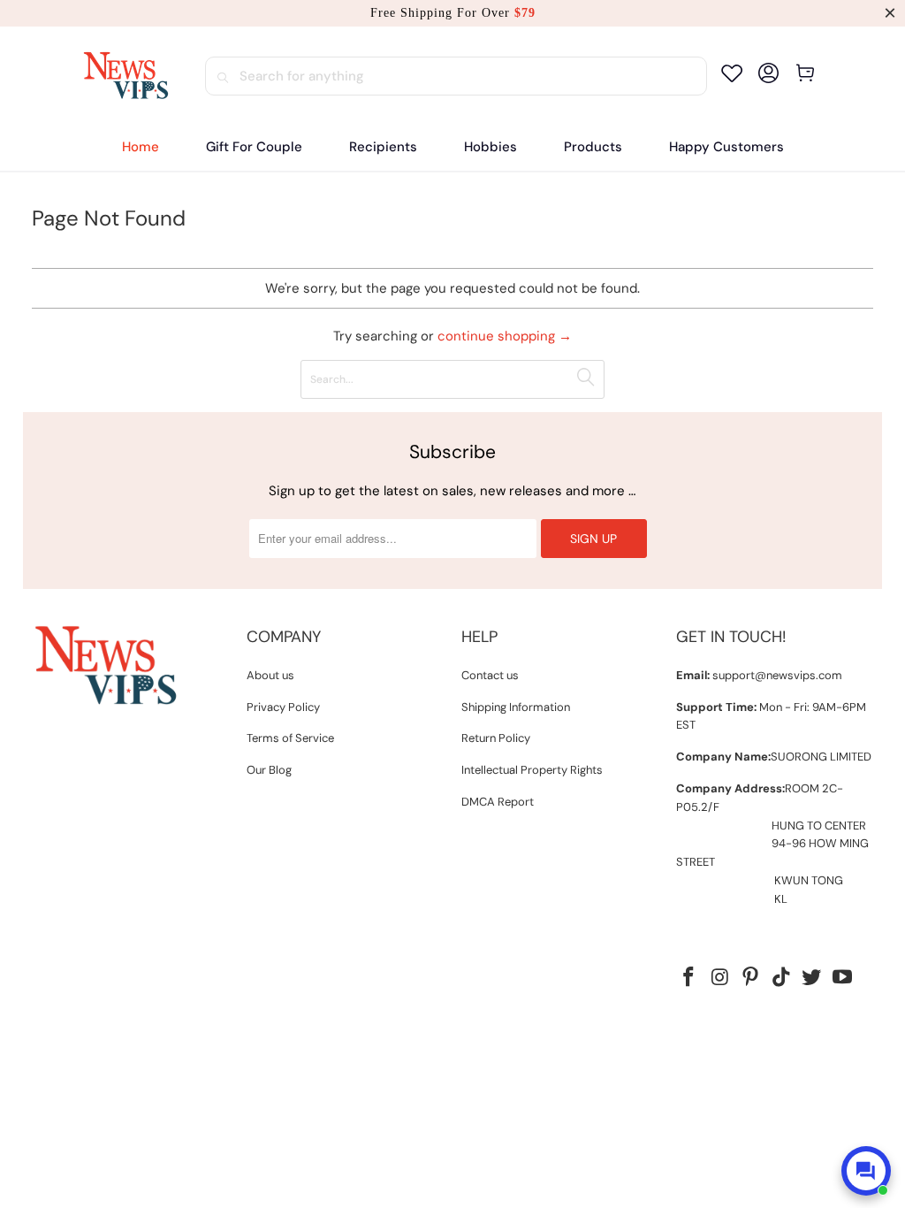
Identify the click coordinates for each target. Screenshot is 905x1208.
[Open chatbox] (866, 1171)
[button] (383, 147)
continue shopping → (504, 336)
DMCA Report (497, 801)
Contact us (490, 675)
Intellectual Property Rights (532, 769)
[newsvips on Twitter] (812, 978)
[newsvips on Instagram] (720, 978)
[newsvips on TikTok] (781, 978)
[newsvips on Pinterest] (751, 978)
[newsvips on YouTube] (843, 978)
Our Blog (269, 769)
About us (270, 675)
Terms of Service (290, 737)
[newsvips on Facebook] (689, 978)
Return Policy (495, 737)
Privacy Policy (283, 707)
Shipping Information (515, 707)
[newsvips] (125, 76)
